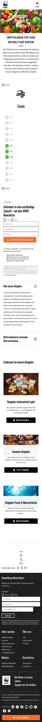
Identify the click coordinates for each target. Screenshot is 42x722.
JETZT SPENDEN (23, 717)
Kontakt (25, 643)
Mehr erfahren (22, 420)
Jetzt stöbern (23, 470)
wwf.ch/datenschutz (10, 275)
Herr (16, 220)
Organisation (27, 640)
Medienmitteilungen (9, 663)
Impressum (27, 666)
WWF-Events (6, 650)
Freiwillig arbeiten (8, 653)
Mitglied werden (7, 637)
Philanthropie (7, 647)
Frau (8, 220)
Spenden (5, 640)
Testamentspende (8, 643)
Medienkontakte (7, 666)
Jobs (24, 637)
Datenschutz (27, 663)
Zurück (7, 85)
